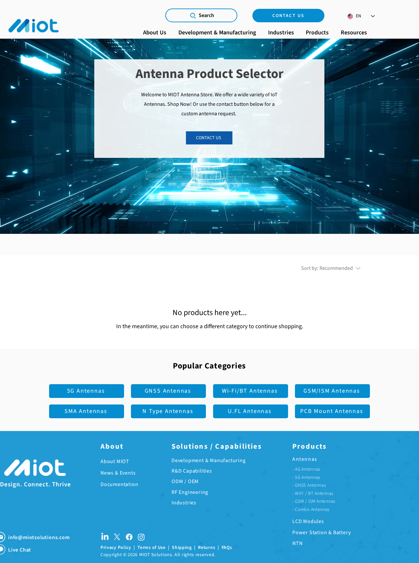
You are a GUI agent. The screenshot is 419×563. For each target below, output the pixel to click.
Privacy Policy (115, 547)
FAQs (227, 547)
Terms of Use (151, 547)
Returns (206, 547)
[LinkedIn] (104, 537)
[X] (117, 537)
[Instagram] (141, 537)
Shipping (182, 547)
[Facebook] (129, 537)
